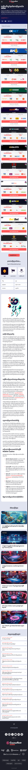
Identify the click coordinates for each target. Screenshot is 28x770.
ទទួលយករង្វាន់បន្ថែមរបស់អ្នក (14, 43)
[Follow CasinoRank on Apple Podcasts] (21, 742)
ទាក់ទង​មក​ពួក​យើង (14, 736)
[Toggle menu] (2, 1)
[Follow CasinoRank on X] (12, 742)
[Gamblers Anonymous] (11, 758)
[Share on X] (2, 21)
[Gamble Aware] (12, 766)
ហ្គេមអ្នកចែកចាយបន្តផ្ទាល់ (19, 397)
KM (13, 745)
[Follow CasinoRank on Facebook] (6, 742)
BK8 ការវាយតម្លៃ (14, 64)
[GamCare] (18, 758)
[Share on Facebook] (5, 21)
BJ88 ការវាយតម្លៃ (14, 84)
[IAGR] (7, 758)
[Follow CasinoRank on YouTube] (15, 742)
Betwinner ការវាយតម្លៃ (14, 104)
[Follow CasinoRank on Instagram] (9, 742)
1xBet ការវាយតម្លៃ (14, 45)
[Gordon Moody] (13, 762)
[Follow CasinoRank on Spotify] (18, 742)
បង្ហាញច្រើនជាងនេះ (13, 255)
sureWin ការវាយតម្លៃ (14, 123)
